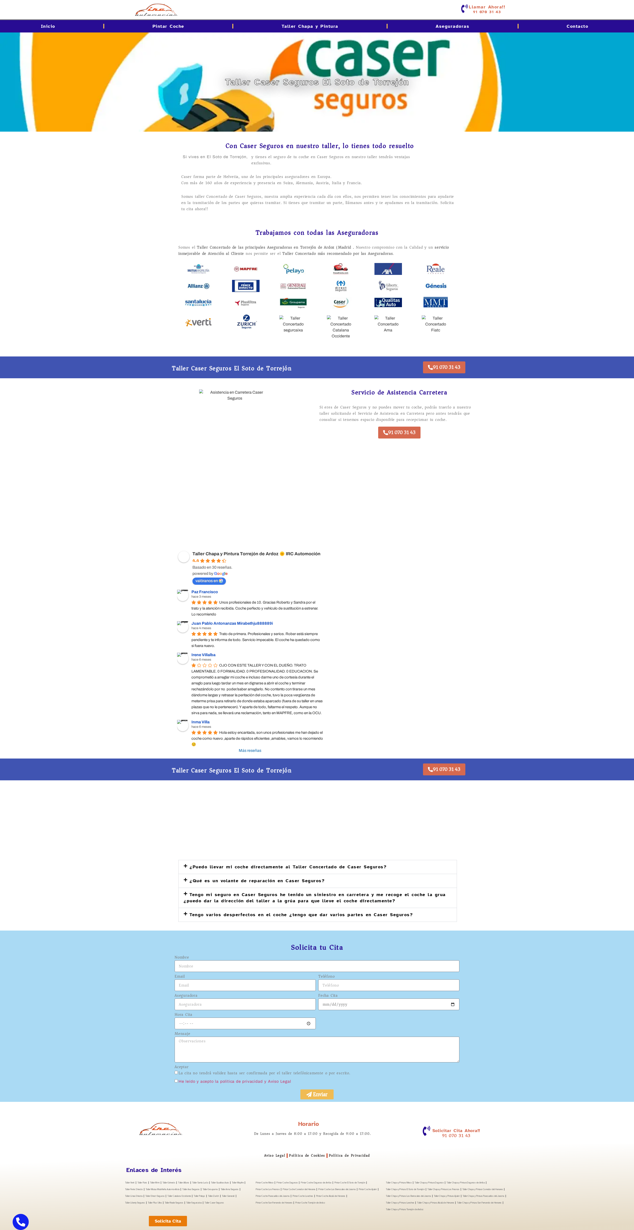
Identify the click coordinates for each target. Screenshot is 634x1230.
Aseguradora (186, 996)
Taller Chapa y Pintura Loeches (400, 1202)
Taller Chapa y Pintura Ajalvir (447, 1196)
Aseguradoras (452, 26)
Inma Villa (200, 722)
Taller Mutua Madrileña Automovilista (162, 1189)
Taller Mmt (154, 1182)
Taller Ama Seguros (229, 1189)
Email (180, 976)
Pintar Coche (168, 26)
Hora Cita (183, 1015)
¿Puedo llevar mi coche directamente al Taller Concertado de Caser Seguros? (288, 867)
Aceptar (182, 1067)
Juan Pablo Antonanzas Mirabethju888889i (232, 623)
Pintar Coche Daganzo (287, 1182)
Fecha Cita (328, 996)
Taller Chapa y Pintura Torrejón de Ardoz (404, 1209)
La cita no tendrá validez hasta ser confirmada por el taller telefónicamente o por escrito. (264, 1073)
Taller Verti (129, 1182)
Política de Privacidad (349, 1155)
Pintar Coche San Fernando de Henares (274, 1202)
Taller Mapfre (237, 1182)
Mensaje (182, 1034)
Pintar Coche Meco (265, 1182)
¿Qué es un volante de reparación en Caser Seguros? (257, 880)
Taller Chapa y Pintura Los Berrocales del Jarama (408, 1196)
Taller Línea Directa (133, 1196)
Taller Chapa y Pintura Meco (399, 1182)
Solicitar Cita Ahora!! (456, 1130)
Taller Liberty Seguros (135, 1202)
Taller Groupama (210, 1189)
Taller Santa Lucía (200, 1182)
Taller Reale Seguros (174, 1202)
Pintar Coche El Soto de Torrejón (349, 1182)
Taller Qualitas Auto (220, 1182)
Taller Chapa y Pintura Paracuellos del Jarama (483, 1196)
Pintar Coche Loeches (302, 1196)
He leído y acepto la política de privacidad (221, 1081)
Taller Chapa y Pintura (310, 26)
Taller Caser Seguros (214, 1202)
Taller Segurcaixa (194, 1202)
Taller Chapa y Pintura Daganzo (429, 1182)
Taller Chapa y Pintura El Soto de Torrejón (405, 1189)
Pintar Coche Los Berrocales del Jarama (336, 1189)
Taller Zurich (213, 1196)
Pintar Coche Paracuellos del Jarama (273, 1196)
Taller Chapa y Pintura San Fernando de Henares (479, 1202)
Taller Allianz (183, 1182)
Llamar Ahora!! (487, 7)
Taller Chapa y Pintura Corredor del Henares (482, 1189)
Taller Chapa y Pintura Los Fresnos (443, 1189)
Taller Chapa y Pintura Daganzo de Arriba (466, 1182)
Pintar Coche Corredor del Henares (299, 1189)
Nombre (182, 957)
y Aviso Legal (277, 1081)
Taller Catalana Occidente (179, 1196)
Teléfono (326, 976)
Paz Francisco (204, 592)
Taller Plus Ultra (155, 1202)
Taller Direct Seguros (154, 1196)
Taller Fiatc (142, 1182)
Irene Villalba (203, 655)
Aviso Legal (275, 1155)
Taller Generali (228, 1196)
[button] (318, 867)
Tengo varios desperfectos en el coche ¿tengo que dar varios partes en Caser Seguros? (301, 914)
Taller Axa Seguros (190, 1189)
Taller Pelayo (199, 1196)
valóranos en (206, 581)
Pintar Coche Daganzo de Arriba (316, 1182)
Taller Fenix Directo (134, 1189)
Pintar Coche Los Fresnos (268, 1189)
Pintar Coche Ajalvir (368, 1189)
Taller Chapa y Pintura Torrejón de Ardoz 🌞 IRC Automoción (256, 553)
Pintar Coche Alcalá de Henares (330, 1196)
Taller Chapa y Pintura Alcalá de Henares (435, 1202)
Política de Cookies (307, 1155)
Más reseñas (250, 750)
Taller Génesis (168, 1182)
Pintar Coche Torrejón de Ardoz (310, 1202)
